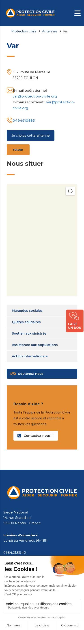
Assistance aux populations (35, 345)
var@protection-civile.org (35, 96)
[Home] (30, 13)
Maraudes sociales (27, 311)
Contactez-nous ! (38, 436)
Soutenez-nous (30, 374)
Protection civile (24, 31)
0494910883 (24, 120)
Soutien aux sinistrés (29, 333)
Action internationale (29, 356)
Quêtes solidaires (26, 322)
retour (18, 150)
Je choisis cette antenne (30, 136)
